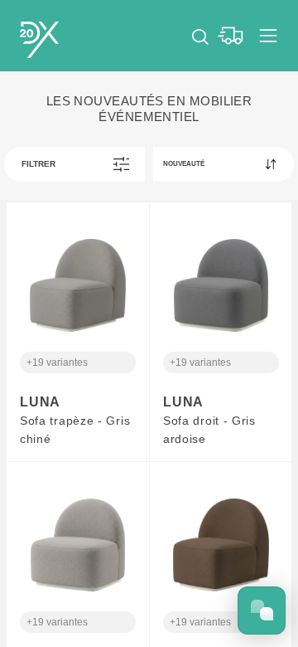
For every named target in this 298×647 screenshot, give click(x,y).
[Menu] (268, 35)
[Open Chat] (262, 610)
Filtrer (38, 163)
